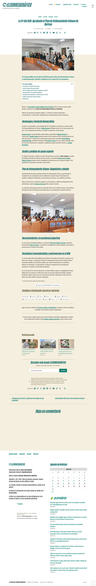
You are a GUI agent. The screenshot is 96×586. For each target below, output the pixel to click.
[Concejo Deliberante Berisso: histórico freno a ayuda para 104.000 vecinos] (30, 343)
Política (56, 16)
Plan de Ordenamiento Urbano (56, 383)
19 (63, 483)
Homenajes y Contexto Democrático (31, 86)
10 (52, 480)
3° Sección (45, 16)
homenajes (36, 381)
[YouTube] (54, 33)
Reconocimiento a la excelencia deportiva (32, 92)
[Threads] (60, 33)
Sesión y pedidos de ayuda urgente (31, 88)
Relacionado (25, 98)
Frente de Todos (61, 379)
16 (84, 480)
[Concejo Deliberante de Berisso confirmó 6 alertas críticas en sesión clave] (48, 343)
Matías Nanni (45, 128)
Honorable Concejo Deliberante (45, 381)
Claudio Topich (48, 378)
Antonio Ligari (33, 378)
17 (52, 483)
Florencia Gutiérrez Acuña (52, 379)
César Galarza (42, 378)
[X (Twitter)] (41, 33)
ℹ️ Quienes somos (67, 4)
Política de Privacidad (32, 582)
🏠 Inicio (51, 4)
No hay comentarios (58, 28)
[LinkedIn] (47, 33)
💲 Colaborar (76, 4)
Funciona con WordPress (46, 582)
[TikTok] (57, 33)
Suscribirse (63, 370)
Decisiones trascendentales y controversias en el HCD (35, 94)
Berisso (39, 16)
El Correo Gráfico (40, 28)
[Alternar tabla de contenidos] (71, 84)
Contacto (35, 454)
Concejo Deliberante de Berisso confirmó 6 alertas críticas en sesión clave (47, 351)
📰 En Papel (82, 4)
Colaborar (22, 454)
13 (68, 480)
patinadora (48, 383)
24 (52, 486)
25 (57, 486)
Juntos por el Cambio (64, 158)
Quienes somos (13, 454)
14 (73, 480)
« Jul (52, 492)
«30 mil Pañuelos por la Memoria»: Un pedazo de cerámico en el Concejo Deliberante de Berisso (66, 351)
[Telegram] (44, 33)
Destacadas (50, 16)
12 (63, 480)
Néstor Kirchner (43, 383)
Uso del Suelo (43, 384)
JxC (59, 381)
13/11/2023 (49, 28)
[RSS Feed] (65, 33)
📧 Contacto (84, 6)
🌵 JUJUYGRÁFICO (58, 498)
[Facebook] (37, 33)
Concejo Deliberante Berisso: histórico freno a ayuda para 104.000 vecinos (28, 351)
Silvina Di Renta (26, 160)
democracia (45, 379)
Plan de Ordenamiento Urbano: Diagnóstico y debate (35, 90)
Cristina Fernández (39, 379)
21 (73, 483)
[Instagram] (50, 33)
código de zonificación (55, 378)
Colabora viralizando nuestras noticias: (32, 96)
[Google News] (35, 33)
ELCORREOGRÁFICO (19, 582)
